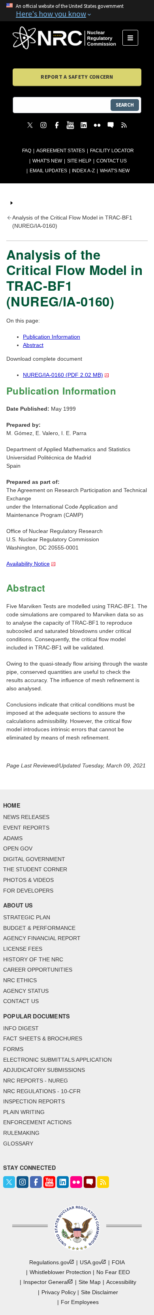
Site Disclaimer (99, 1292)
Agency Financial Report (42, 938)
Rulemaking (21, 1133)
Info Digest (21, 1028)
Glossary (18, 1143)
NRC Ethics (20, 980)
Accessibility (121, 1282)
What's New (47, 161)
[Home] (67, 37)
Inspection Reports (34, 1101)
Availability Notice (28, 564)
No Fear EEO (113, 1272)
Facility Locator (112, 150)
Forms (13, 1049)
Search (125, 104)
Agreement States (60, 150)
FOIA (118, 1262)
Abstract (33, 345)
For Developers (28, 890)
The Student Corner (35, 869)
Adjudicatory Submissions (44, 1070)
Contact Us (111, 161)
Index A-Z (83, 170)
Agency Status (26, 991)
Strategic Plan (26, 917)
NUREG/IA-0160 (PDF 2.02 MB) (63, 375)
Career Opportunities (37, 969)
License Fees (22, 949)
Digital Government (34, 859)
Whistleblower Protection (60, 1272)
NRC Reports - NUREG (35, 1080)
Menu (133, 38)
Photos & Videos (28, 880)
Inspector (45, 1282)
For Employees (80, 1302)
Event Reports (26, 827)
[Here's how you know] (77, 10)
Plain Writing (24, 1112)
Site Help (79, 161)
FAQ (26, 150)
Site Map (90, 1282)
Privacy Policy (58, 1292)
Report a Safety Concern (77, 76)
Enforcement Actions (37, 1122)
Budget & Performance (39, 928)
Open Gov (17, 848)
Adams (13, 838)
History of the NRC (33, 959)
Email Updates (48, 170)
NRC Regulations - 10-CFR (42, 1091)
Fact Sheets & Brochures (42, 1038)
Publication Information (51, 337)
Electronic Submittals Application (57, 1060)
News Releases (26, 817)
